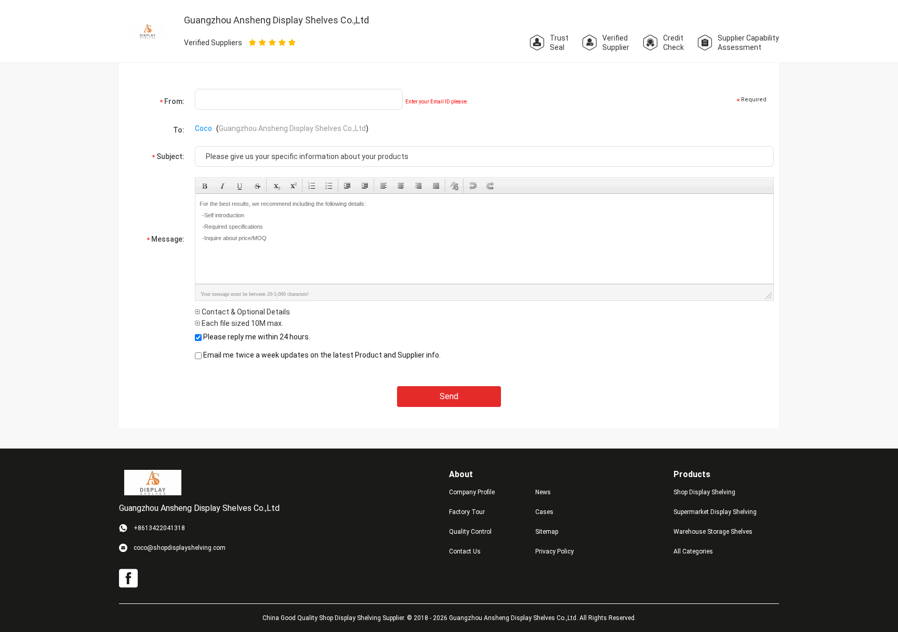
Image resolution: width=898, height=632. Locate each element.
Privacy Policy (554, 551)
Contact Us (465, 551)
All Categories (693, 551)
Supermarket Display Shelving (715, 512)
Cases (544, 512)
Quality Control (470, 531)
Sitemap (546, 531)
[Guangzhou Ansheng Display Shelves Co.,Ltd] (153, 482)
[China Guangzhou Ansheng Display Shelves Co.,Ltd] (147, 31)
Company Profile (472, 492)
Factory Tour (467, 512)
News (543, 492)
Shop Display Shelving (704, 492)
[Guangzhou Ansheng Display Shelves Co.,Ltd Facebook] (128, 578)
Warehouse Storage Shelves (713, 531)
